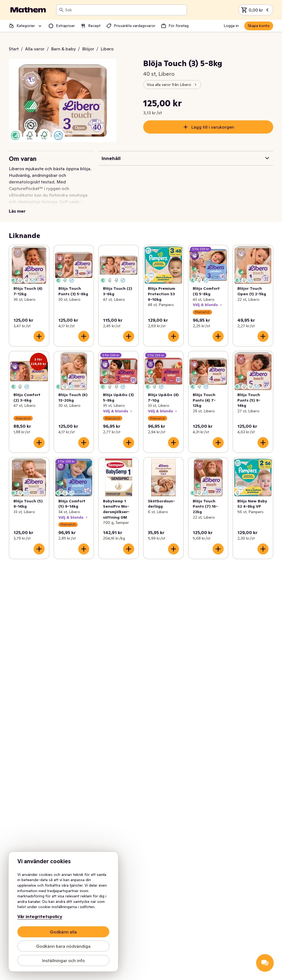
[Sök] (61, 10)
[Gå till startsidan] (28, 9)
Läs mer (17, 211)
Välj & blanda (205, 304)
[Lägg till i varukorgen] (39, 336)
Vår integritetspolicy (39, 916)
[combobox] (125, 10)
